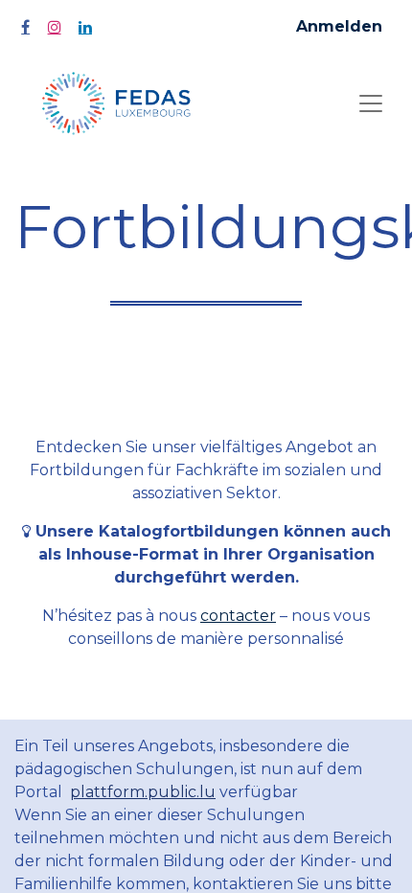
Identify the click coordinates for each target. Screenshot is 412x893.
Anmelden (339, 26)
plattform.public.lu (143, 792)
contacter (238, 616)
